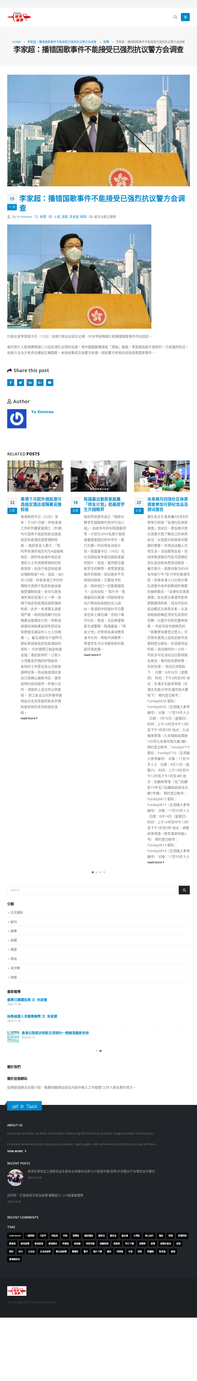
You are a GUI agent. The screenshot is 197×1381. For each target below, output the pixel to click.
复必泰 (125, 1235)
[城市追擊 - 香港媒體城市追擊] (19, 17)
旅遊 (14, 949)
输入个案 (97, 1251)
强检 (161, 1235)
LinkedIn (30, 382)
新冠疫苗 (39, 1243)
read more (28, 655)
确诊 (11, 1251)
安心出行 (149, 1235)
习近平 (43, 1235)
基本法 (113, 1235)
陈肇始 (150, 1251)
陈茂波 (162, 1251)
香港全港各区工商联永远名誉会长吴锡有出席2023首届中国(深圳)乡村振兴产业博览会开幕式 (122, 999)
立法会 (31, 1251)
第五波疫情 (61, 1251)
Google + (40, 382)
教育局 (12, 1243)
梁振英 (116, 1243)
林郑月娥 (90, 1243)
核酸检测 (104, 1243)
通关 (109, 1251)
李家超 (74, 217)
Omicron (15, 1235)
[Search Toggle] (175, 17)
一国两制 (30, 1235)
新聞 (43, 217)
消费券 (142, 1243)
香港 (173, 1251)
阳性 (140, 1251)
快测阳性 (182, 1235)
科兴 (20, 1251)
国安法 (101, 1235)
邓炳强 (120, 1251)
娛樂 (14, 931)
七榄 (57, 217)
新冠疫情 (25, 1243)
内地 (65, 1235)
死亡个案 (129, 1243)
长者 (130, 1251)
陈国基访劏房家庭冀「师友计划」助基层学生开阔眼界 (41, 504)
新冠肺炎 (53, 1243)
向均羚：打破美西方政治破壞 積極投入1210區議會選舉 (80, 1019)
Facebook (10, 382)
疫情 (153, 1243)
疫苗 (178, 1243)
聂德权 (75, 1251)
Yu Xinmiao (24, 217)
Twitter (20, 382)
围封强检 (88, 1235)
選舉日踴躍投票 (50, 1035)
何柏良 (54, 1235)
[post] (45, 1004)
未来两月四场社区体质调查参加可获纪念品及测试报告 (104, 504)
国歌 (65, 217)
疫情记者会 (165, 1243)
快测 (170, 1235)
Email (49, 382)
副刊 (14, 922)
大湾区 (136, 1235)
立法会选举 (45, 1251)
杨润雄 (77, 1243)
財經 (14, 977)
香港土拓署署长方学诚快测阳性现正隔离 (167, 501)
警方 (86, 1251)
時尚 (14, 959)
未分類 (15, 968)
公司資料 (17, 912)
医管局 (76, 1235)
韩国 (83, 217)
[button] (93, 872)
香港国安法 (14, 1259)
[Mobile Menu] (185, 17)
